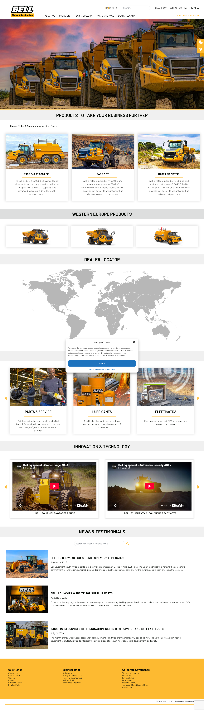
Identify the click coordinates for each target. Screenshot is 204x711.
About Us (50, 15)
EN (185, 8)
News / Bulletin (83, 15)
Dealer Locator (127, 15)
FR (189, 8)
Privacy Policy (110, 369)
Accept (102, 363)
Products (64, 15)
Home (13, 126)
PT (195, 8)
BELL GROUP (161, 8)
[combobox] (135, 8)
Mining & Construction (29, 126)
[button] (134, 342)
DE (192, 8)
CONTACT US (176, 8)
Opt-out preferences (96, 369)
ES (198, 8)
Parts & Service (105, 15)
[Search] (151, 8)
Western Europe (186, 15)
